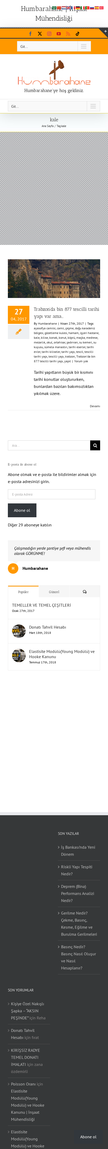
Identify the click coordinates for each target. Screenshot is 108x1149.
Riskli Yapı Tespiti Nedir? (76, 870)
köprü (71, 338)
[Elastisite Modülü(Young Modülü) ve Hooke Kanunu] (19, 652)
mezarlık (39, 342)
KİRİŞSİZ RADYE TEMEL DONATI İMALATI (25, 1057)
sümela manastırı (55, 347)
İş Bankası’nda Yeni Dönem (78, 850)
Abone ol (22, 510)
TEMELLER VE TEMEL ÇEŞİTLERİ (41, 605)
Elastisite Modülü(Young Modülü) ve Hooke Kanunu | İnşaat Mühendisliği (27, 1105)
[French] (73, 7)
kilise (44, 338)
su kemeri (85, 342)
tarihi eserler (77, 347)
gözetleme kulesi (56, 333)
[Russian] (92, 7)
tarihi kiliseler (51, 352)
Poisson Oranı (23, 1084)
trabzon (70, 356)
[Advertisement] (54, 188)
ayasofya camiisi (45, 328)
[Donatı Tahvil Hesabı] (19, 627)
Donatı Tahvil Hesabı (47, 627)
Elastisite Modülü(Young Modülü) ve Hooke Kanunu (62, 654)
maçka (80, 338)
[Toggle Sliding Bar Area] (103, 33)
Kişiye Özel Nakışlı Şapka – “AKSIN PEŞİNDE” (27, 1010)
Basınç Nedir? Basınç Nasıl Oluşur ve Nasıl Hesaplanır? (78, 957)
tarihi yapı (68, 352)
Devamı (95, 406)
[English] (68, 7)
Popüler (23, 592)
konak (53, 338)
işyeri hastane (89, 333)
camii (60, 328)
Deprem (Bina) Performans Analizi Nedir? (77, 893)
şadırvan (72, 342)
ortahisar (59, 342)
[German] (78, 7)
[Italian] (82, 7)
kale (37, 338)
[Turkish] (101, 7)
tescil (79, 352)
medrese (92, 338)
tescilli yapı (56, 356)
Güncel (54, 592)
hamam (73, 333)
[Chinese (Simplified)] (59, 7)
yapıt (67, 361)
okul (49, 342)
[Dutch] (64, 7)
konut (62, 338)
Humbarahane (47, 323)
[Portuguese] (87, 7)
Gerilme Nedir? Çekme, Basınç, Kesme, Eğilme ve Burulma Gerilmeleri (79, 923)
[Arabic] (54, 7)
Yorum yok (81, 361)
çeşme (69, 328)
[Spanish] (97, 7)
